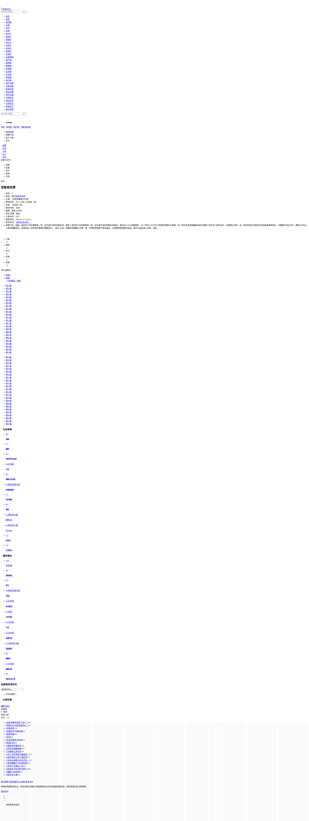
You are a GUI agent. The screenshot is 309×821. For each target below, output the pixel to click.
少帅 (7, 469)
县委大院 (9, 638)
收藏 (3, 145)
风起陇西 (9, 649)
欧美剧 (9, 69)
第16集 (9, 309)
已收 (3, 148)
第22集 (9, 291)
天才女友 (9, 565)
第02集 (9, 349)
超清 (8, 278)
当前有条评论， (24, 222)
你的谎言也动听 (11, 459)
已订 (3, 154)
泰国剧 (9, 77)
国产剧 (9, 60)
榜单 (8, 31)
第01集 (9, 352)
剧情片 (9, 51)
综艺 (8, 28)
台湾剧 (9, 72)
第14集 (9, 315)
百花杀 (8, 540)
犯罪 (23, 196)
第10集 (9, 326)
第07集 (9, 335)
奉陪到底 (9, 575)
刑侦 (19, 196)
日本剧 (9, 75)
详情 (155, 228)
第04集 (9, 344)
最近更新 (10, 109)
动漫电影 (10, 57)
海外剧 (9, 80)
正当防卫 (9, 550)
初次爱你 (9, 606)
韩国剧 (9, 66)
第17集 (9, 306)
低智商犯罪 (25, 127)
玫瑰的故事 (10, 490)
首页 (8, 16)
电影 (8, 19)
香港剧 (9, 63)
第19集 (9, 300)
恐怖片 (9, 45)
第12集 (9, 320)
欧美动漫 (10, 89)
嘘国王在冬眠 (10, 479)
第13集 (9, 318)
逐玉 (7, 585)
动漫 (8, 25)
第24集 (9, 286)
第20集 (9, 297)
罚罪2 (8, 596)
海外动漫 (10, 95)
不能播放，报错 (13, 281)
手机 (3, 157)
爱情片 (9, 40)
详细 (10, 132)
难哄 (7, 509)
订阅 (3, 151)
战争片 (9, 48)
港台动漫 (10, 92)
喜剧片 (9, 37)
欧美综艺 (10, 106)
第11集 (9, 323)
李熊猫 (4, 709)
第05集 (9, 341)
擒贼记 (8, 658)
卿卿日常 (9, 669)
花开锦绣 (9, 499)
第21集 (9, 294)
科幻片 (9, 43)
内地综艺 (10, 98)
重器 (7, 439)
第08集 (9, 332)
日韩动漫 (10, 86)
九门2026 (9, 531)
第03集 (9, 347)
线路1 (8, 275)
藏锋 (7, 449)
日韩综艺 (10, 104)
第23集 (9, 289)
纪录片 (9, 54)
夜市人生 (9, 520)
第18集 (9, 303)
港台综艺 (10, 101)
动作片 (9, 34)
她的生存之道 (10, 679)
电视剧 (9, 22)
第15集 (9, 312)
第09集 (9, 329)
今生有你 (9, 617)
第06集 (9, 338)
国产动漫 (10, 83)
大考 (7, 627)
